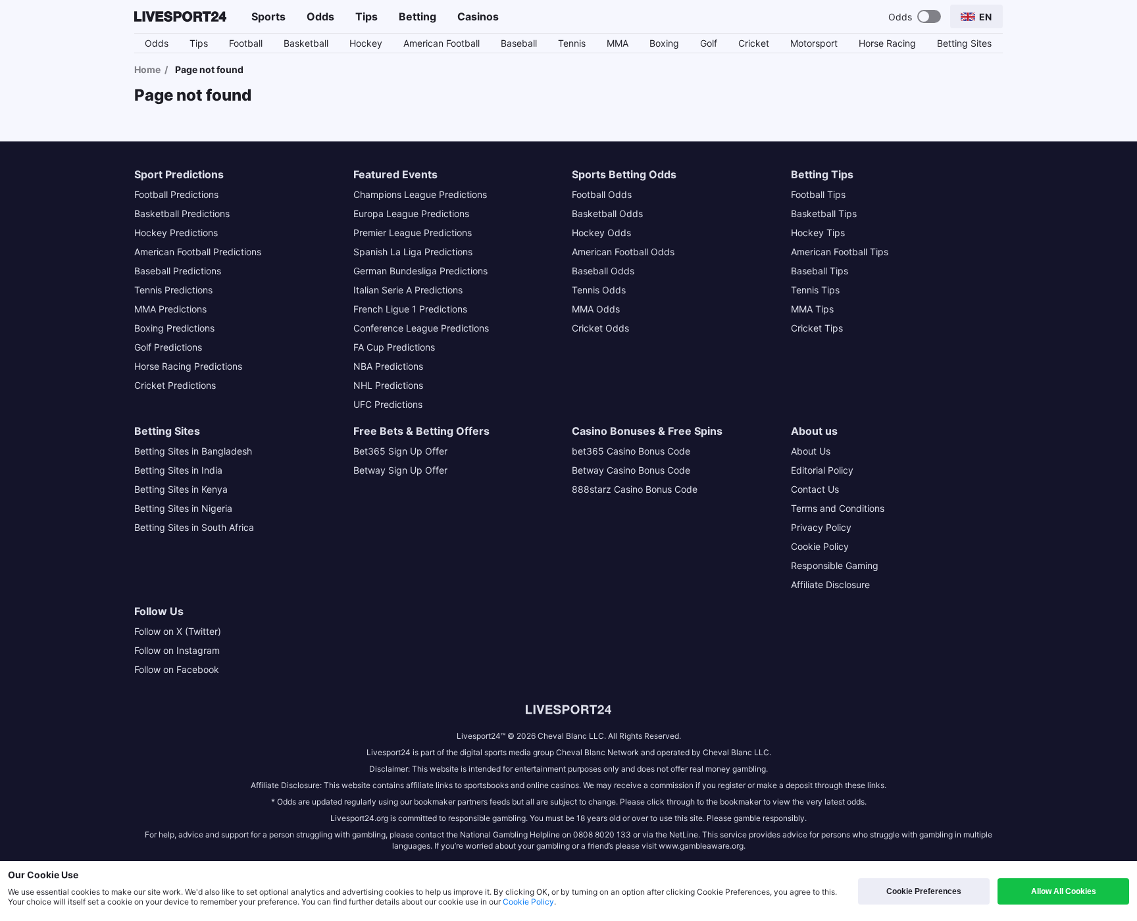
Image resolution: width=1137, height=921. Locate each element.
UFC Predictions (387, 404)
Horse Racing (887, 43)
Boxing (664, 43)
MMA (617, 43)
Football (246, 43)
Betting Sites (964, 43)
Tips (366, 16)
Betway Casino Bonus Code (631, 470)
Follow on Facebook (176, 669)
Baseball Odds (603, 270)
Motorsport (814, 43)
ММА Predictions (170, 308)
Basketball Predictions (182, 213)
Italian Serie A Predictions (408, 289)
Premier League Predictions (412, 232)
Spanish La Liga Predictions (412, 251)
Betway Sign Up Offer (400, 470)
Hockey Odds (601, 232)
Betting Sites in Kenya (181, 489)
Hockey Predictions (176, 232)
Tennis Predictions (173, 289)
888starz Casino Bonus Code (634, 489)
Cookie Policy (820, 546)
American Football (441, 43)
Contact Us (815, 489)
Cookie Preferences (923, 891)
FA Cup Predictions (394, 347)
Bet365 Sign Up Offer (400, 451)
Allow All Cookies (1063, 891)
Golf (708, 43)
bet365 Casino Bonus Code (631, 451)
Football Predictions (176, 194)
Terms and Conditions (837, 508)
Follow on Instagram (177, 650)
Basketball (306, 43)
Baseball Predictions (177, 270)
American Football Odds (623, 251)
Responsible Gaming (834, 565)
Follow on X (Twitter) (177, 631)
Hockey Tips (818, 232)
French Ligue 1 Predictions (410, 308)
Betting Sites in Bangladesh (193, 451)
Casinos (478, 16)
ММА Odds (596, 308)
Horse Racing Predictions (188, 366)
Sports (268, 16)
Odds (320, 16)
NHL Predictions (388, 385)
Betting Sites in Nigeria (183, 508)
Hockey (365, 43)
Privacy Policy (821, 527)
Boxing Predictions (174, 328)
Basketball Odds (607, 213)
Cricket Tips (817, 328)
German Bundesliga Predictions (420, 270)
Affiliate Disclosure (830, 584)
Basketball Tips (824, 213)
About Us (810, 451)
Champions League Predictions (420, 194)
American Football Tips (839, 251)
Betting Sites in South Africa (194, 527)
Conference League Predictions (421, 328)
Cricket (753, 43)
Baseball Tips (819, 270)
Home (147, 69)
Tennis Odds (599, 289)
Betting (417, 16)
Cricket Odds (600, 328)
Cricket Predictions (175, 385)
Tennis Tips (815, 289)
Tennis (572, 43)
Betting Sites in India (178, 470)
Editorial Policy (822, 470)
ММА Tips (812, 308)
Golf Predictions (168, 347)
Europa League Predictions (411, 213)
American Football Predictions (197, 251)
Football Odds (602, 194)
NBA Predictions (388, 366)
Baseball (519, 43)
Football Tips (818, 194)
